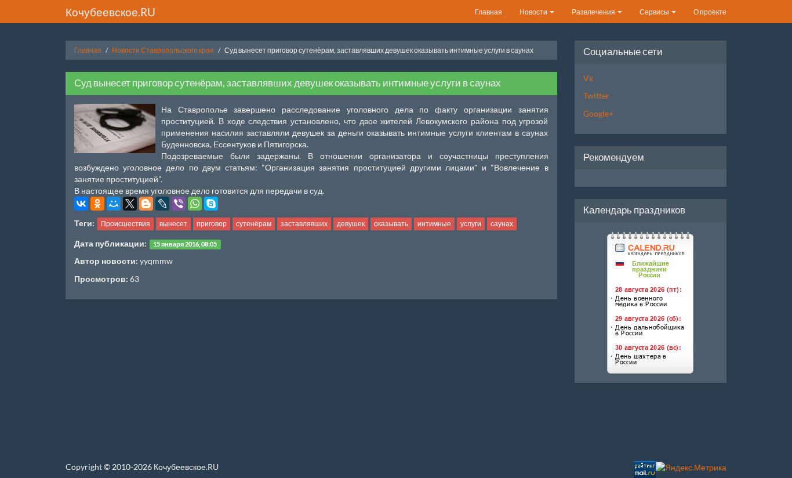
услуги (470, 223)
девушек (351, 223)
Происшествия (125, 223)
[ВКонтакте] (81, 204)
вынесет (173, 223)
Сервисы (655, 12)
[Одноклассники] (97, 204)
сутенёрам (253, 223)
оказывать (391, 223)
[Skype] (211, 204)
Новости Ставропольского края (163, 50)
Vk (588, 78)
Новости (533, 12)
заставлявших (304, 223)
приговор (212, 223)
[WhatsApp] (195, 204)
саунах (502, 223)
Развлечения (594, 12)
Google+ (598, 113)
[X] (130, 204)
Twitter (596, 95)
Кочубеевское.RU (110, 12)
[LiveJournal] (162, 204)
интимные (434, 223)
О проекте (709, 12)
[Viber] (179, 204)
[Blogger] (146, 204)
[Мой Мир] (114, 204)
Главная (488, 12)
